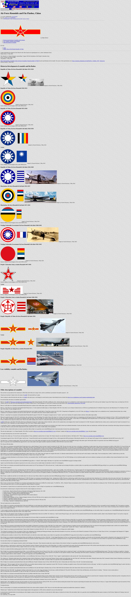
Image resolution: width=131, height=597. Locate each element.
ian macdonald (14, 16)
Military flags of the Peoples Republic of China (13, 49)
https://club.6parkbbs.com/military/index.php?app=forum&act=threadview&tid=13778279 (20, 60)
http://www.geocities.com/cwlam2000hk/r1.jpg (94, 435)
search (11, 18)
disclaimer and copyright (17, 18)
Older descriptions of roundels (9, 42)
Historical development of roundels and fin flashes (14, 40)
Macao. (87, 411)
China (4, 47)
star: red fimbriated (11, 17)
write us (24, 18)
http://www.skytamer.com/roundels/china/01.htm (21, 402)
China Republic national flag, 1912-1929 (76, 403)
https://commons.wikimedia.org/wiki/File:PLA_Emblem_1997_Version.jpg (88, 60)
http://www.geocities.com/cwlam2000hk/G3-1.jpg (45, 431)
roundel (6, 17)
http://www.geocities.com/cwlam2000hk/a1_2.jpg (77, 431)
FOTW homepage (6, 18)
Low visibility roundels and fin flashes (11, 41)
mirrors (27, 18)
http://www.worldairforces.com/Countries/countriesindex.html (81, 397)
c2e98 (25, 395)
